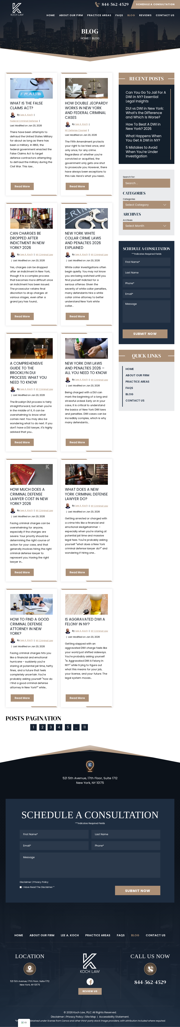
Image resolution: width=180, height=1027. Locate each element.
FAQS (119, 15)
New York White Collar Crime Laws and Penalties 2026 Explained (83, 240)
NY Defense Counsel (76, 130)
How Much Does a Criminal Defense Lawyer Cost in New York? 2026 (29, 496)
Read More (22, 186)
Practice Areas (99, 15)
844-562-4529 (115, 4)
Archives (127, 220)
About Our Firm (71, 15)
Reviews (145, 15)
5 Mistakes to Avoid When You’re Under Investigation (142, 151)
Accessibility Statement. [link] (114, 1016)
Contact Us (165, 15)
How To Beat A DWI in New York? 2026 (143, 126)
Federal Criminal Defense (24, 121)
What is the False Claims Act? (26, 106)
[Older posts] (94, 727)
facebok (90, 981)
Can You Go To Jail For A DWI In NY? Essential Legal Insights (146, 96)
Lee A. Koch (26, 114)
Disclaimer (25, 882)
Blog (131, 15)
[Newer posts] (24, 727)
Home (51, 15)
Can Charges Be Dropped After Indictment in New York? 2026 (27, 240)
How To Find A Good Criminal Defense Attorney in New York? (29, 626)
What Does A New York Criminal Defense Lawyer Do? (86, 494)
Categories (129, 199)
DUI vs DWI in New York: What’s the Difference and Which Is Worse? (145, 112)
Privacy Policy (40, 882)
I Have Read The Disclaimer (38, 887)
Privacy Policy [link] (74, 1016)
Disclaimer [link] (57, 1016)
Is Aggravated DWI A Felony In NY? (85, 622)
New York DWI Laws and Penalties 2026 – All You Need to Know (86, 368)
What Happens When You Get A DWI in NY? (143, 138)
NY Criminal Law (44, 254)
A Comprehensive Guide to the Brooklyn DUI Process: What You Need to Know (28, 373)
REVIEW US (90, 991)
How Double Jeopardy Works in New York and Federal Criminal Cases (86, 110)
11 (85, 727)
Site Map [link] (90, 1016)
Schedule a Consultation (155, 4)
